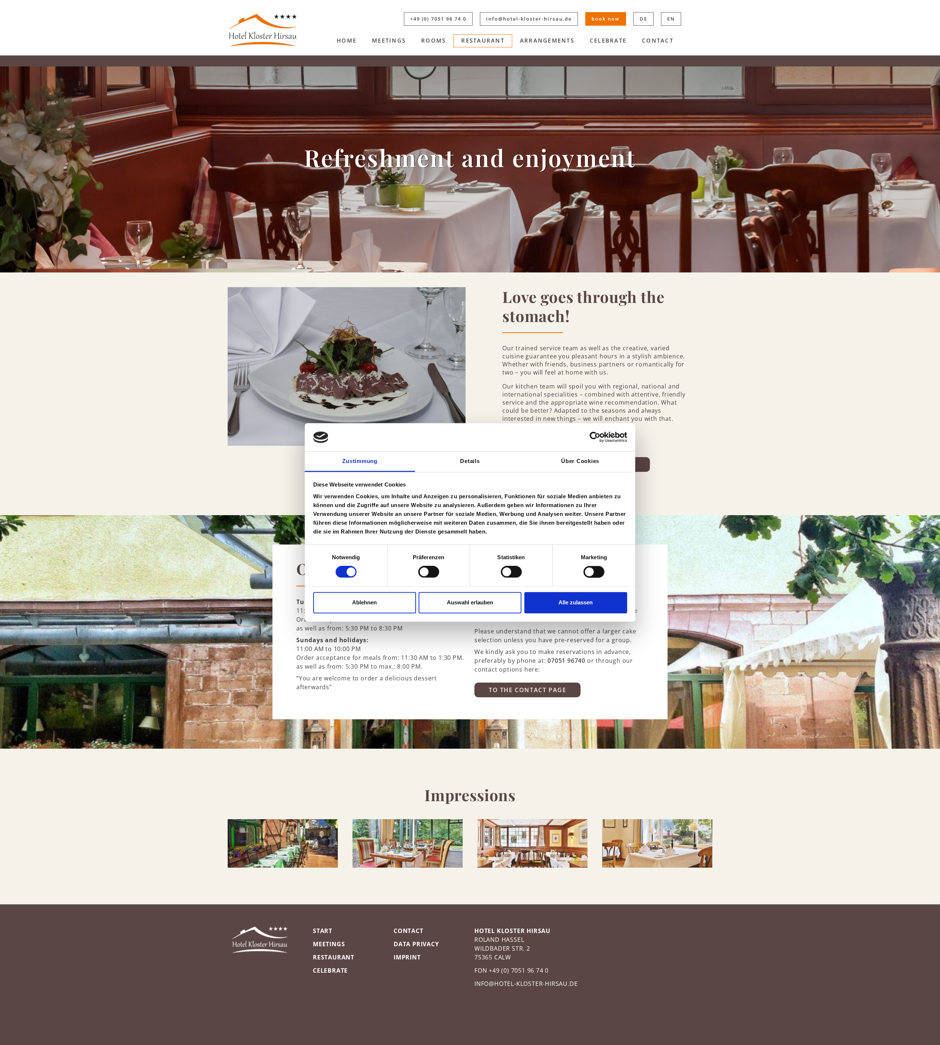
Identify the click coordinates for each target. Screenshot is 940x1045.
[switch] (428, 572)
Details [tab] (470, 461)
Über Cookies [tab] (580, 461)
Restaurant (483, 40)
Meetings (389, 40)
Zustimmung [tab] (359, 461)
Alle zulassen (575, 602)
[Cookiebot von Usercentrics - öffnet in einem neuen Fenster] (595, 437)
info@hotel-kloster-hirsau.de (529, 18)
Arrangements (547, 40)
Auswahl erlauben (470, 602)
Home (347, 40)
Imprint (407, 957)
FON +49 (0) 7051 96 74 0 (511, 970)
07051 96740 (566, 661)
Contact (657, 40)
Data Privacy (416, 944)
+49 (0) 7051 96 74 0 (438, 18)
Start (322, 931)
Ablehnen (364, 602)
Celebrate (608, 40)
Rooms (433, 40)
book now (606, 18)
